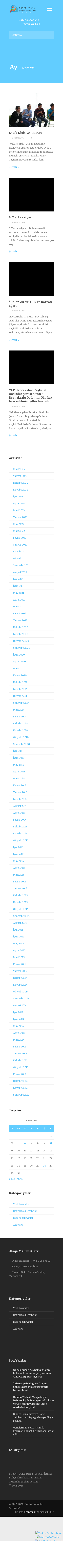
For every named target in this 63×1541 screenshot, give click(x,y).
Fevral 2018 (19, 785)
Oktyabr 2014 (20, 991)
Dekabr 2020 (20, 627)
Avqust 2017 (20, 805)
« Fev (12, 1178)
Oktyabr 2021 (21, 558)
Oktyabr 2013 (20, 1067)
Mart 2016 (19, 874)
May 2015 (18, 943)
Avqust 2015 (20, 922)
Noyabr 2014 (20, 984)
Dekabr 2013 (20, 1060)
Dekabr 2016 (20, 826)
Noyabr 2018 (20, 730)
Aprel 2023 (19, 503)
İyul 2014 (18, 1012)
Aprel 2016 (19, 867)
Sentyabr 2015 (21, 915)
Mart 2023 (19, 510)
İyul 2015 (18, 929)
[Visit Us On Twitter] (49, 1537)
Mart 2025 (19, 469)
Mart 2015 (19, 957)
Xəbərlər (18, 1224)
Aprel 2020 (19, 661)
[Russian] (17, 1459)
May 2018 (18, 764)
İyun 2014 (18, 1019)
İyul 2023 (18, 496)
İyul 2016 (18, 847)
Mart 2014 (19, 1039)
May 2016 (18, 860)
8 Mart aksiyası (21, 217)
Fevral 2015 (19, 964)
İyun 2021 (18, 585)
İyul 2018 (18, 750)
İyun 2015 (18, 936)
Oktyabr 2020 (21, 640)
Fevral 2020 (20, 675)
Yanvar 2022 (20, 544)
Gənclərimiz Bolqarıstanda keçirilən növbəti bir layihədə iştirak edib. (33, 1431)
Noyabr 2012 (20, 1087)
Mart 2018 (19, 778)
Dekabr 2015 (20, 895)
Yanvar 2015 (20, 970)
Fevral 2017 (19, 819)
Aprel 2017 (19, 812)
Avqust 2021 (20, 572)
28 (44, 1165)
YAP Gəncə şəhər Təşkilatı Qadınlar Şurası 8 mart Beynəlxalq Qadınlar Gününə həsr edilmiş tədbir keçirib (30, 395)
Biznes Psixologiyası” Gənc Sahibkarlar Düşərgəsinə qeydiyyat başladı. (33, 1417)
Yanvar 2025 (20, 475)
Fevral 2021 (19, 613)
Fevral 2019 (19, 716)
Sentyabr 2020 (21, 647)
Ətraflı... (14, 167)
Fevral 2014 (19, 1046)
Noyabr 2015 (20, 902)
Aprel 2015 (19, 950)
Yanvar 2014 (20, 1053)
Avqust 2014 (20, 1005)
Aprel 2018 (19, 771)
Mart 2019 (19, 709)
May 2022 (18, 524)
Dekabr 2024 (20, 482)
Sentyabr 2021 (21, 565)
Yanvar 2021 (20, 620)
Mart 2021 (19, 606)
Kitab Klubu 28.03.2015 (25, 133)
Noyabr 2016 (20, 833)
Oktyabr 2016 (20, 840)
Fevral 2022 (19, 537)
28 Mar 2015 (18, 138)
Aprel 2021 (19, 599)
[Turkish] (20, 1459)
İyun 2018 (18, 757)
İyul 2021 (18, 579)
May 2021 (18, 592)
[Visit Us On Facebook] (48, 1533)
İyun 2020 (19, 654)
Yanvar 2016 (20, 888)
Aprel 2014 (19, 1032)
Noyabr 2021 (20, 551)
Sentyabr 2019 (21, 702)
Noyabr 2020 (20, 634)
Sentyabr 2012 (21, 1094)
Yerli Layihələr (21, 1204)
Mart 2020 (19, 668)
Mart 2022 (19, 530)
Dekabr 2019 (20, 682)
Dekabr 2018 (20, 723)
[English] (13, 1459)
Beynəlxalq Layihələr (25, 1210)
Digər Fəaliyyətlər (23, 1217)
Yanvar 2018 (20, 792)
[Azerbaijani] (10, 1459)
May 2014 (18, 1026)
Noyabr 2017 (20, 799)
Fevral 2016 (19, 881)
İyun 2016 (18, 854)
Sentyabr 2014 (21, 998)
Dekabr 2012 (20, 1081)
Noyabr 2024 (20, 489)
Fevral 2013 (19, 1074)
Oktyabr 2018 (21, 737)
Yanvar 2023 (20, 517)
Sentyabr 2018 (21, 744)
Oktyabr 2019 (20, 695)
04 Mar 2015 (18, 406)
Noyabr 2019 (20, 689)
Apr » (19, 1178)
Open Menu (49, 8)
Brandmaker (31, 1511)
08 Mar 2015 (18, 222)
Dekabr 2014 (20, 977)
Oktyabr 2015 (21, 909)
